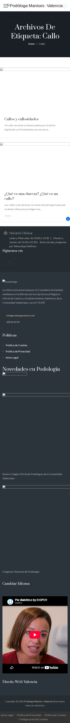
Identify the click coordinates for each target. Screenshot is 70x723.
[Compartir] (68, 219)
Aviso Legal (12, 357)
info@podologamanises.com (21, 315)
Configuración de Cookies (33, 719)
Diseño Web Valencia (19, 682)
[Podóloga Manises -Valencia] (35, 5)
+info (7, 215)
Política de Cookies (16, 345)
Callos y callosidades (21, 119)
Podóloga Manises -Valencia (38, 701)
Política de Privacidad (18, 351)
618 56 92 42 (13, 322)
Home (31, 43)
